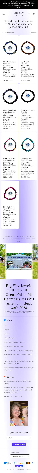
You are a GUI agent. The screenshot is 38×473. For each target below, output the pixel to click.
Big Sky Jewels (16, 469)
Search (6, 325)
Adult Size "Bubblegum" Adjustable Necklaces (18, 350)
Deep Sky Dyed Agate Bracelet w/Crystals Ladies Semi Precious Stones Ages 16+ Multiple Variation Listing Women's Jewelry (27, 166)
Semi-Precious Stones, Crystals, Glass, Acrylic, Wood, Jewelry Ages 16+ (18, 362)
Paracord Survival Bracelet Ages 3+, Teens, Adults (18, 356)
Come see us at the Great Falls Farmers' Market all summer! (19, 369)
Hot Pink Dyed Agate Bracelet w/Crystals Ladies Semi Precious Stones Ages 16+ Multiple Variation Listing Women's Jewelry (9, 214)
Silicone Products (9, 338)
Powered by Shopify (25, 469)
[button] (4, 14)
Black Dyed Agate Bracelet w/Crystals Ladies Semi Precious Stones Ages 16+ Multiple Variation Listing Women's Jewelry (27, 117)
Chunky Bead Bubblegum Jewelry (14, 342)
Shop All (6, 329)
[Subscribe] (30, 438)
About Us (7, 334)
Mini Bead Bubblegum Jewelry (13, 346)
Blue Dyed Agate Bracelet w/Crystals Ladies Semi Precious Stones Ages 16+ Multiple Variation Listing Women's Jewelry (9, 69)
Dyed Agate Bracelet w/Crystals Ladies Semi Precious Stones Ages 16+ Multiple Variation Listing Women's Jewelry (27, 69)
